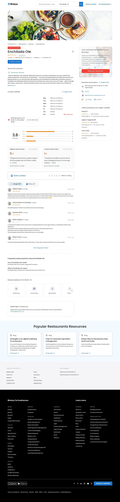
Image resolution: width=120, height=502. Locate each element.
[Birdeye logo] (13, 4)
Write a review (91, 4)
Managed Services (95, 409)
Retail (55, 435)
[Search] (81, 4)
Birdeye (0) (31, 184)
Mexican (31, 44)
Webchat (10, 428)
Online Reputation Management (37, 428)
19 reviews (22, 55)
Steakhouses (38, 383)
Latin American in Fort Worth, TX (69, 375)
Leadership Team (81, 412)
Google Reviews (32, 439)
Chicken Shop (38, 380)
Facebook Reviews (33, 444)
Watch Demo (79, 415)
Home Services (58, 421)
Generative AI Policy (53, 492)
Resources (79, 421)
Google (90, 99)
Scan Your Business (95, 428)
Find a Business (94, 430)
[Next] (72, 290)
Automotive (57, 409)
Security (31, 492)
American (37, 375)
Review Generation (33, 425)
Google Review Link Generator (98, 425)
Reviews (10, 412)
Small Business (32, 409)
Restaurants (22, 44)
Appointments (12, 433)
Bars (35, 377)
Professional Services (96, 412)
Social (9, 430)
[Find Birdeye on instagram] (84, 483)
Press (77, 426)
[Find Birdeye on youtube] (88, 483)
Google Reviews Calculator (98, 419)
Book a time (79, 418)
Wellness (56, 437)
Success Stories (80, 435)
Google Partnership (13, 472)
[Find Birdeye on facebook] (74, 483)
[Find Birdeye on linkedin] (81, 483)
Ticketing (10, 457)
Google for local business (35, 419)
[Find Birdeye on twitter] (77, 483)
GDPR (36, 492)
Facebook (98, 99)
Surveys (10, 449)
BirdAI (9, 464)
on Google (25, 189)
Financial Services (59, 415)
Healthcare (57, 418)
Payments (11, 439)
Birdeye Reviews (80, 437)
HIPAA (40, 492)
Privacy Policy (24, 492)
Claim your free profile (95, 71)
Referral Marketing (33, 433)
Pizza (35, 372)
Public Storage (58, 429)
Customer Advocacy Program (98, 442)
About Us (78, 409)
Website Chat (32, 436)
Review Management (34, 422)
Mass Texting (11, 436)
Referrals (10, 415)
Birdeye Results (80, 440)
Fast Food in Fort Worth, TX (68, 372)
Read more (11, 85)
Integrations (11, 470)
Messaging (11, 446)
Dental (56, 412)
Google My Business (33, 442)
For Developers (94, 433)
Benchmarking (12, 454)
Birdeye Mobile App (13, 475)
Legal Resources (80, 443)
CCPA (45, 492)
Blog (77, 423)
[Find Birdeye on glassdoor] (91, 483)
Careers (78, 432)
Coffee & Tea (11, 383)
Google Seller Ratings (14, 421)
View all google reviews (40, 248)
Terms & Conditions (13, 492)
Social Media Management (35, 453)
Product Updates (80, 429)
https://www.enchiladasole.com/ (95, 95)
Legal (55, 423)
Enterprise (30, 412)
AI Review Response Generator (99, 422)
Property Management (60, 426)
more (14, 163)
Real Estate (57, 432)
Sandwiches (10, 380)
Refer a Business (95, 439)
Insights (10, 451)
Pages (9, 418)
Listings (10, 409)
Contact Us (79, 446)
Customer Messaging (34, 430)
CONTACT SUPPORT (103, 483)
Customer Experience (34, 450)
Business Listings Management (37, 447)
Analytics (10, 467)
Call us (87, 91)
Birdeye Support (94, 436)
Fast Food (9, 375)
